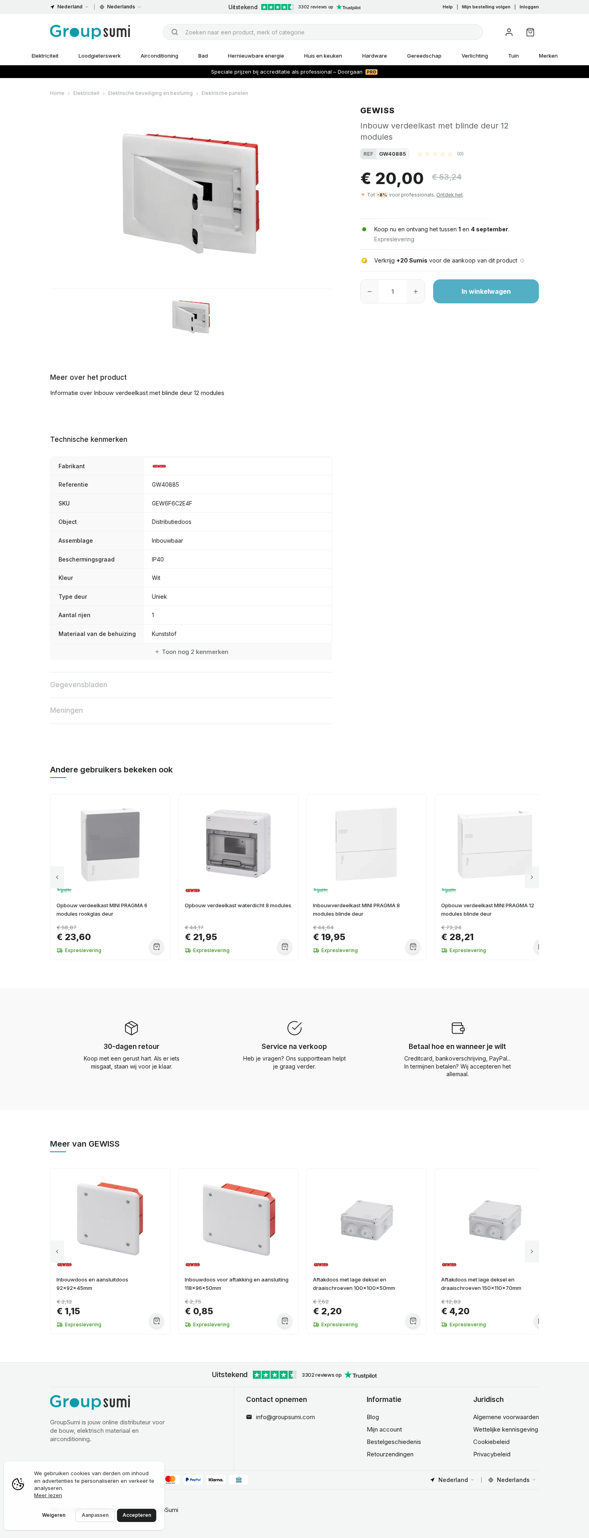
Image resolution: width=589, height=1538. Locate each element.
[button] (440, 153)
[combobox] (323, 32)
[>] (532, 877)
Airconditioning (159, 55)
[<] (57, 877)
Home (57, 93)
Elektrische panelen (225, 93)
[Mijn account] (509, 32)
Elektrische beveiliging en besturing (150, 93)
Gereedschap (424, 55)
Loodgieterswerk (100, 55)
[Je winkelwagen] (530, 32)
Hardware (374, 55)
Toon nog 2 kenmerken (195, 652)
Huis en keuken (323, 55)
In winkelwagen (486, 291)
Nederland (70, 7)
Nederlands (121, 7)
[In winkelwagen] (156, 946)
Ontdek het (449, 195)
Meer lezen (48, 1495)
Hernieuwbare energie (256, 55)
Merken (548, 55)
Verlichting (475, 55)
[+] (416, 291)
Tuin (513, 55)
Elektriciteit (45, 55)
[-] (370, 291)
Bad (203, 55)
